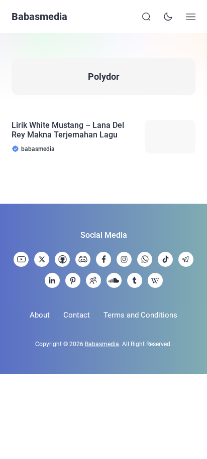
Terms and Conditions (140, 315)
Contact (76, 315)
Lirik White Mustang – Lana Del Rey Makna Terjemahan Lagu (68, 129)
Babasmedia (39, 17)
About (40, 315)
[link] (21, 259)
